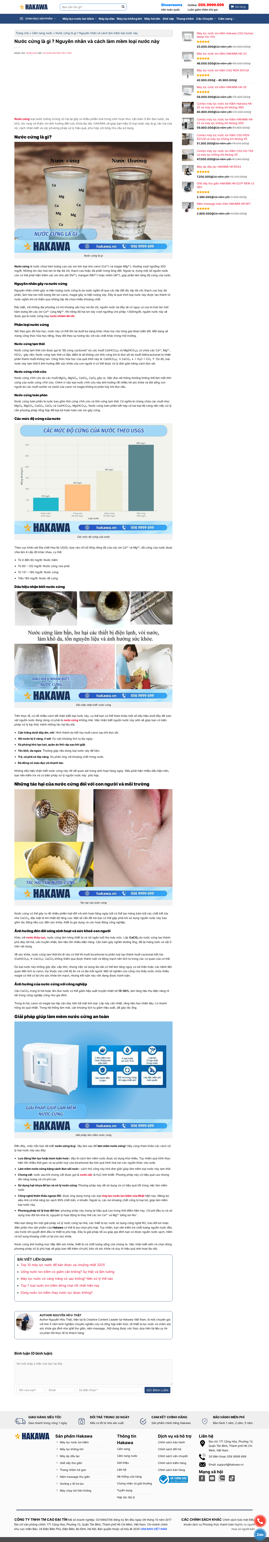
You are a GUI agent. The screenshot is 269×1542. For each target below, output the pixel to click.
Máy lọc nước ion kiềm (78, 18)
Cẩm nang (225, 18)
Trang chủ (22, 33)
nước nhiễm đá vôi (61, 316)
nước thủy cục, (36, 937)
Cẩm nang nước (42, 33)
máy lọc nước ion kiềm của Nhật (123, 1195)
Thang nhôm (185, 18)
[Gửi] (123, 7)
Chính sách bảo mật (235, 1519)
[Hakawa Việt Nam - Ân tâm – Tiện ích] (33, 7)
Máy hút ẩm (152, 18)
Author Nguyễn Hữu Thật (57, 53)
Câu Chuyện (204, 18)
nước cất (86, 1174)
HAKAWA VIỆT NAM (154, 1529)
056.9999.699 (211, 5)
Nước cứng (22, 119)
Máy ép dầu (107, 18)
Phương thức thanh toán (218, 1524)
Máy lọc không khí (129, 18)
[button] (39, 19)
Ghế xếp (168, 18)
